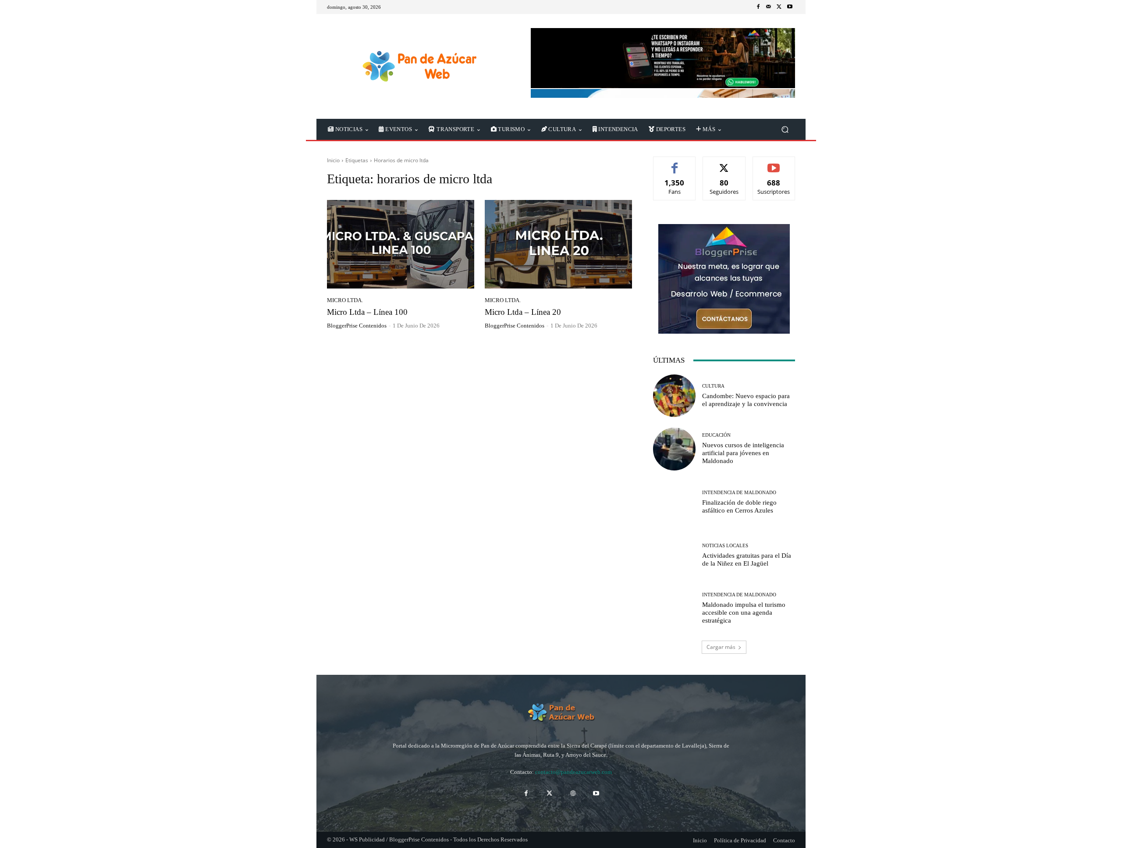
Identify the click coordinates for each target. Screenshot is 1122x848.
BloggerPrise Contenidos (357, 325)
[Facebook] (758, 7)
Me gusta (675, 163)
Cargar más (721, 647)
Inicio (333, 160)
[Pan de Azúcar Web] (561, 712)
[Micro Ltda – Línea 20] (558, 244)
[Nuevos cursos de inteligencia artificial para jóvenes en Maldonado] (674, 449)
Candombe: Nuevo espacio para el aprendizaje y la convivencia (746, 399)
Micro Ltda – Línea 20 (523, 312)
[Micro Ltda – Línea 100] (400, 244)
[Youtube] (790, 7)
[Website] (572, 793)
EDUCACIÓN (716, 435)
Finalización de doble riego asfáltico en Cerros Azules (739, 506)
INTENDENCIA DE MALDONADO (739, 492)
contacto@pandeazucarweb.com (573, 772)
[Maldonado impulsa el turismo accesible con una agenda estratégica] (674, 608)
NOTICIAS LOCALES (725, 545)
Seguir (724, 163)
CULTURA (713, 386)
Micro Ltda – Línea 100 (367, 312)
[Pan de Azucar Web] (418, 66)
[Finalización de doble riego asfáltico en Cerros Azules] (674, 502)
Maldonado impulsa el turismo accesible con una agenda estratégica (743, 612)
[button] (784, 129)
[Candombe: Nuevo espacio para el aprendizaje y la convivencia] (674, 395)
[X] (779, 7)
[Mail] (768, 7)
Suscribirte (774, 163)
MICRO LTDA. (345, 300)
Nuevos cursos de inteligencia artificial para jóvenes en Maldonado (743, 453)
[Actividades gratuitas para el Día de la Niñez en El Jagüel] (674, 555)
